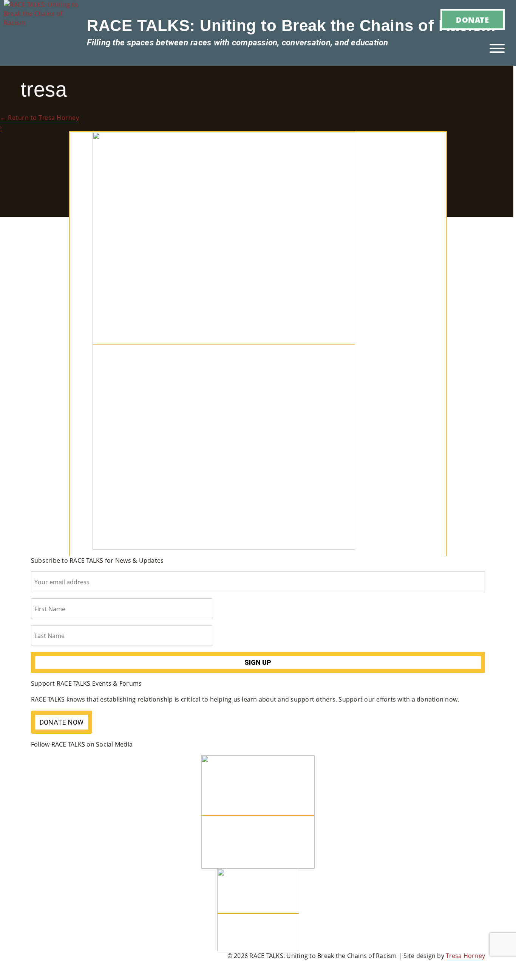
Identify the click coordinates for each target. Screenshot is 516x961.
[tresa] (224, 340)
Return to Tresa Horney (39, 117)
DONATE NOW (62, 722)
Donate (472, 20)
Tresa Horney (465, 956)
